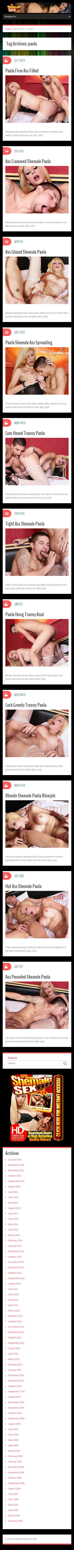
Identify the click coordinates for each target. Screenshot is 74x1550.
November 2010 (16, 1381)
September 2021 (16, 1181)
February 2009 (15, 1456)
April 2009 (13, 1445)
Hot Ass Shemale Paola (23, 886)
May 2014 (13, 1224)
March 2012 (14, 1310)
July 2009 (13, 1429)
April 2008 (13, 1510)
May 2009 (13, 1440)
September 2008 (16, 1483)
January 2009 (15, 1461)
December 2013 (16, 1251)
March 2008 (14, 1515)
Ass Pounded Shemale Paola (27, 977)
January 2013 (15, 1256)
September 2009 (16, 1418)
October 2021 (15, 1176)
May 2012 (13, 1300)
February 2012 (15, 1316)
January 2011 (15, 1370)
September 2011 (16, 1343)
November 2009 (16, 1408)
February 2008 (15, 1521)
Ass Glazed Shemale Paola (25, 252)
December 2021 (16, 1165)
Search (12, 1057)
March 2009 (14, 1451)
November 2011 (16, 1332)
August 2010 (14, 1397)
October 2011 (14, 1337)
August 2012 (14, 1283)
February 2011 (15, 1364)
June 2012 (13, 1294)
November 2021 (16, 1170)
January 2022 (15, 1159)
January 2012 (15, 1321)
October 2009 (15, 1413)
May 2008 (13, 1505)
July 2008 (13, 1494)
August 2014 (14, 1208)
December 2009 (16, 1402)
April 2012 (13, 1305)
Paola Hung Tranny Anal (24, 614)
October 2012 (15, 1273)
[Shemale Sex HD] (37, 7)
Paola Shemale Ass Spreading (28, 342)
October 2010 (15, 1386)
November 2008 (16, 1472)
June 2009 (13, 1434)
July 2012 (13, 1289)
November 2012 (16, 1267)
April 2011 (13, 1354)
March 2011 (14, 1359)
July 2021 (13, 1192)
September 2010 (16, 1391)
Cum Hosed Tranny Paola (25, 433)
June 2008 (13, 1499)
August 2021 (14, 1186)
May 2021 (13, 1203)
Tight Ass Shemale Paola (24, 524)
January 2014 (15, 1246)
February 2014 (15, 1240)
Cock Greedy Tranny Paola (25, 705)
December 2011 (16, 1327)
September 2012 (16, 1278)
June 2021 (13, 1197)
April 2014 (13, 1230)
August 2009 (14, 1424)
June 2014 (13, 1219)
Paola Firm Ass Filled (22, 70)
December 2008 (16, 1467)
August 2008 (14, 1488)
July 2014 (13, 1213)
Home (8, 29)
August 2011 (14, 1348)
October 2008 (15, 1478)
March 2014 (14, 1235)
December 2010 (16, 1375)
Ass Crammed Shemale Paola (28, 161)
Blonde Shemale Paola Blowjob (30, 795)
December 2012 (16, 1262)
